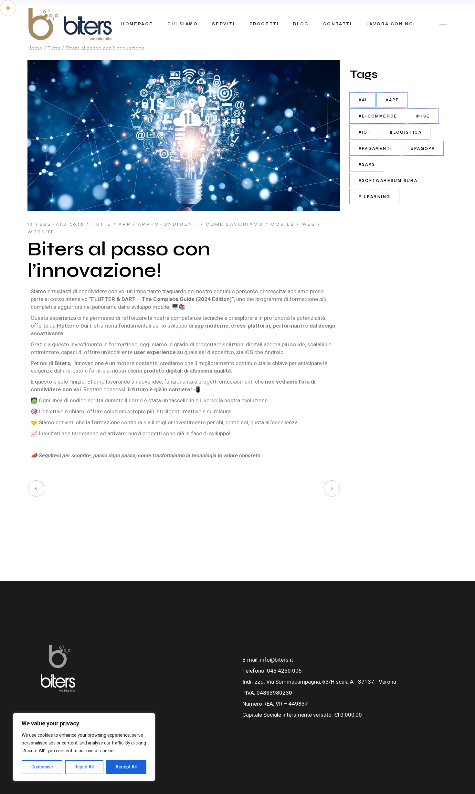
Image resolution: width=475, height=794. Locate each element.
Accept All (126, 767)
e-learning (375, 197)
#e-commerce (378, 116)
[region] (84, 747)
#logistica (406, 132)
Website (41, 232)
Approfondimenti (168, 224)
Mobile (282, 224)
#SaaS (367, 164)
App (125, 224)
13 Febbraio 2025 (55, 224)
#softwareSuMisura (388, 180)
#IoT (365, 132)
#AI (363, 100)
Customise (42, 767)
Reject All (84, 767)
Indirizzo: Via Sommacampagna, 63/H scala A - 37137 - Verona (319, 682)
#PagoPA (423, 148)
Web (309, 224)
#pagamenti (375, 148)
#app (392, 100)
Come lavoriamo (235, 224)
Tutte (102, 224)
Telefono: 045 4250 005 (272, 671)
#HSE (423, 116)
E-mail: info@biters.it (267, 660)
